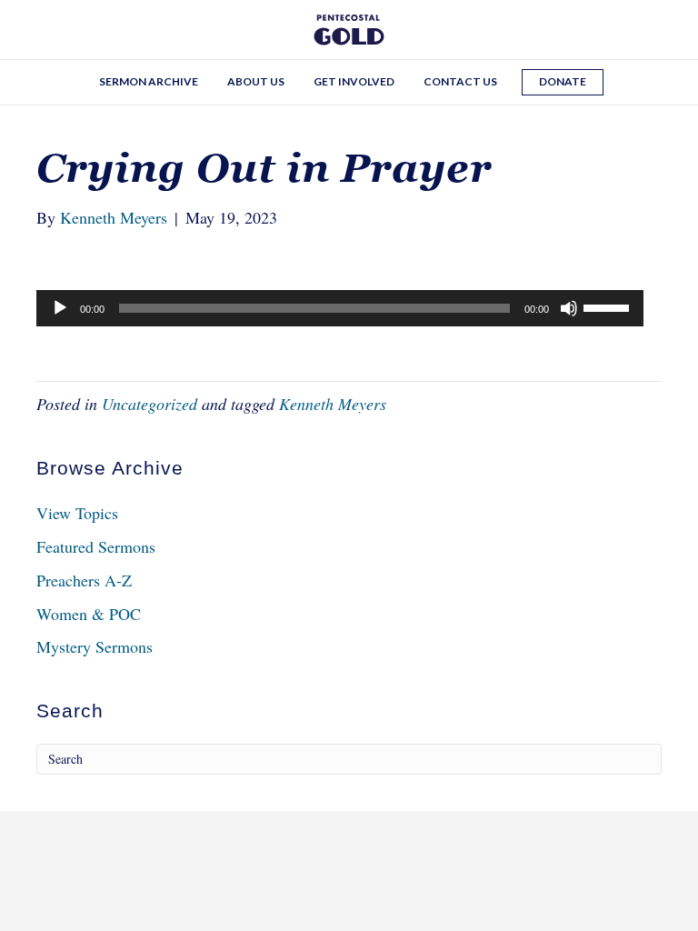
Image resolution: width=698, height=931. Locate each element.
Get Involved (354, 81)
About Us (255, 81)
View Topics (77, 513)
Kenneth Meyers (332, 404)
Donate (562, 81)
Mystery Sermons (94, 646)
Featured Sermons (95, 546)
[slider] (608, 306)
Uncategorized (149, 404)
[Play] (60, 308)
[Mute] (569, 308)
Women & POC (88, 614)
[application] (339, 308)
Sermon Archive (148, 81)
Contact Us (460, 81)
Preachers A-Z (84, 580)
